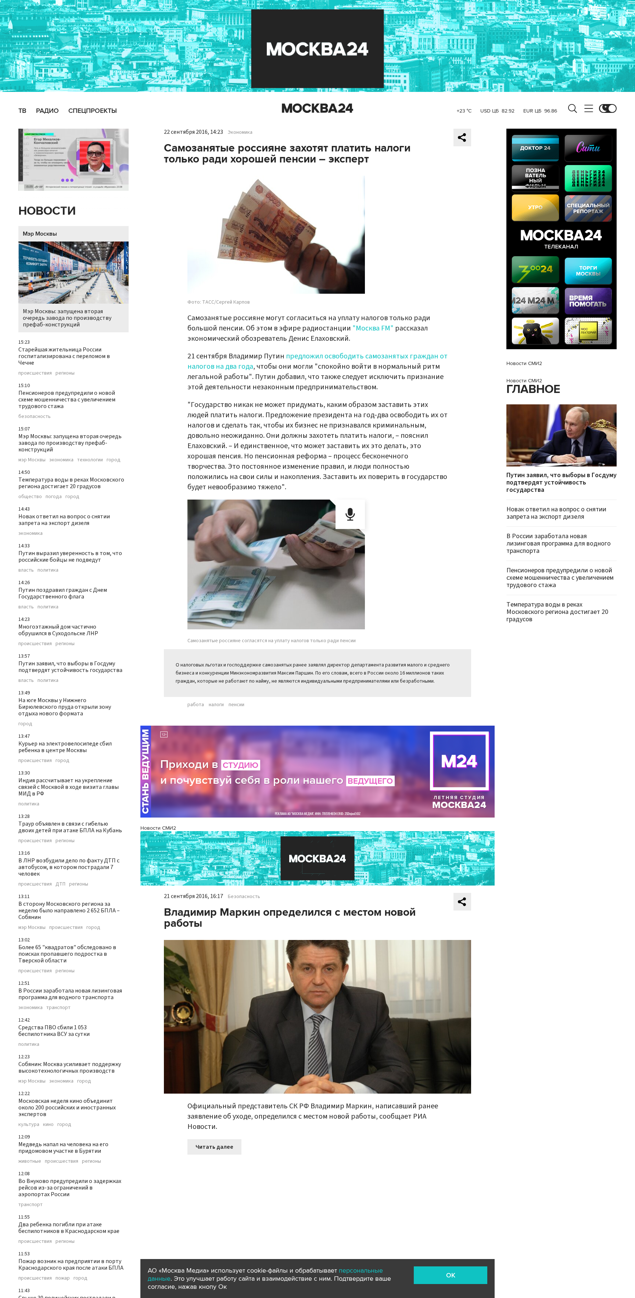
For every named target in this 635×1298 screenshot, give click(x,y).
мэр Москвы (32, 459)
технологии (90, 459)
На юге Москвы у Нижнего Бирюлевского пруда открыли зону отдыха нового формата (64, 707)
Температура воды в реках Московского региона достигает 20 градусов (71, 483)
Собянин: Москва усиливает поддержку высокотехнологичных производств (69, 1067)
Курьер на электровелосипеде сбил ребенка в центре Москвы (65, 747)
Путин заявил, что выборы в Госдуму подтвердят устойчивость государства (70, 666)
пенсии (236, 704)
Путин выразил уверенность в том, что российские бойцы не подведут (70, 556)
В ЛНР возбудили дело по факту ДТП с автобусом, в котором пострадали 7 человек (68, 867)
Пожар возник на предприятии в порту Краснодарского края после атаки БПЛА (70, 1264)
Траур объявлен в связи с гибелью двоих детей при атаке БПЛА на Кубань (70, 827)
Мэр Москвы (40, 233)
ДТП (60, 884)
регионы (65, 373)
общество (30, 496)
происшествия (35, 373)
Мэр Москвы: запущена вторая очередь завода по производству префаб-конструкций (67, 318)
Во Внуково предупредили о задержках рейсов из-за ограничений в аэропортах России (69, 1187)
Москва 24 (317, 108)
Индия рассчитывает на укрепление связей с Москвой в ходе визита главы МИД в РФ (68, 787)
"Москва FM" (373, 328)
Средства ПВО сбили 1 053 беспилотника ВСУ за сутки (54, 1030)
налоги (216, 704)
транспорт (58, 1007)
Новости (47, 211)
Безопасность (244, 896)
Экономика (240, 132)
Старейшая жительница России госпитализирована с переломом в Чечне (64, 356)
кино (48, 1124)
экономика (61, 459)
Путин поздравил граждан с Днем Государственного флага (62, 593)
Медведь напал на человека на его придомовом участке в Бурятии (63, 1147)
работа (195, 704)
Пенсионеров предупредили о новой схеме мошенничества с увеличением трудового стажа (66, 399)
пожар (62, 1278)
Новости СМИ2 (158, 828)
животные (29, 1161)
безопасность (34, 416)
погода (54, 496)
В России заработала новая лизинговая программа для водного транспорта (70, 994)
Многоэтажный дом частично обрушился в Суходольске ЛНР (58, 630)
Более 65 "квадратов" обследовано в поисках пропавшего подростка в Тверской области (67, 954)
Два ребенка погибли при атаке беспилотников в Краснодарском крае (68, 1227)
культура (28, 1124)
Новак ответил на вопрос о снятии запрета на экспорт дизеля (64, 519)
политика (47, 570)
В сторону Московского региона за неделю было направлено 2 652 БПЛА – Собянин (69, 910)
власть (26, 570)
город (114, 459)
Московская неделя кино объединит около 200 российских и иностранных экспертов (67, 1107)
